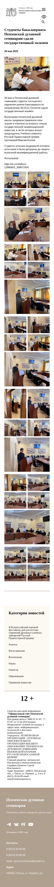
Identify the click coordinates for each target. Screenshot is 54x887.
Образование (16, 676)
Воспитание (15, 657)
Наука (12, 663)
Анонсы (13, 644)
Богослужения (17, 651)
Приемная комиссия (20, 682)
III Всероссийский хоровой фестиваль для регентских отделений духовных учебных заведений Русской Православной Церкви (25, 633)
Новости (13, 670)
